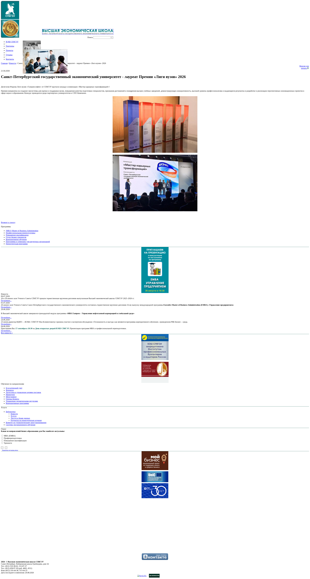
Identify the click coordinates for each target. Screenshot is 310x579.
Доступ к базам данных (20, 418)
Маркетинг (10, 395)
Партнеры (10, 46)
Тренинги (7, 443)
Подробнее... (6, 301)
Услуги (13, 416)
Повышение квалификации (17, 235)
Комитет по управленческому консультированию (26, 423)
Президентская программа (17, 244)
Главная (4, 63)
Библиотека (11, 412)
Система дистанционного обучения (20, 425)
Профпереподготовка (12, 438)
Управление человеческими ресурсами (22, 401)
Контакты (10, 59)
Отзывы (9, 55)
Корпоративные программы (17, 403)
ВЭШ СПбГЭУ (12, 42)
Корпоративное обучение (16, 239)
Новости (12, 63)
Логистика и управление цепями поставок (23, 392)
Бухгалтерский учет (14, 388)
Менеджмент (11, 397)
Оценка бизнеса (12, 399)
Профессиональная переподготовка (20, 233)
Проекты (9, 50)
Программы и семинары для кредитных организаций (28, 242)
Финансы (10, 390)
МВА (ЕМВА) (9, 436)
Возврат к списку (8, 222)
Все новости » (7, 333)
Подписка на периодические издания (26, 420)
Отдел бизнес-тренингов (16, 237)
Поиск (90, 37)
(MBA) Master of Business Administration (22, 231)
